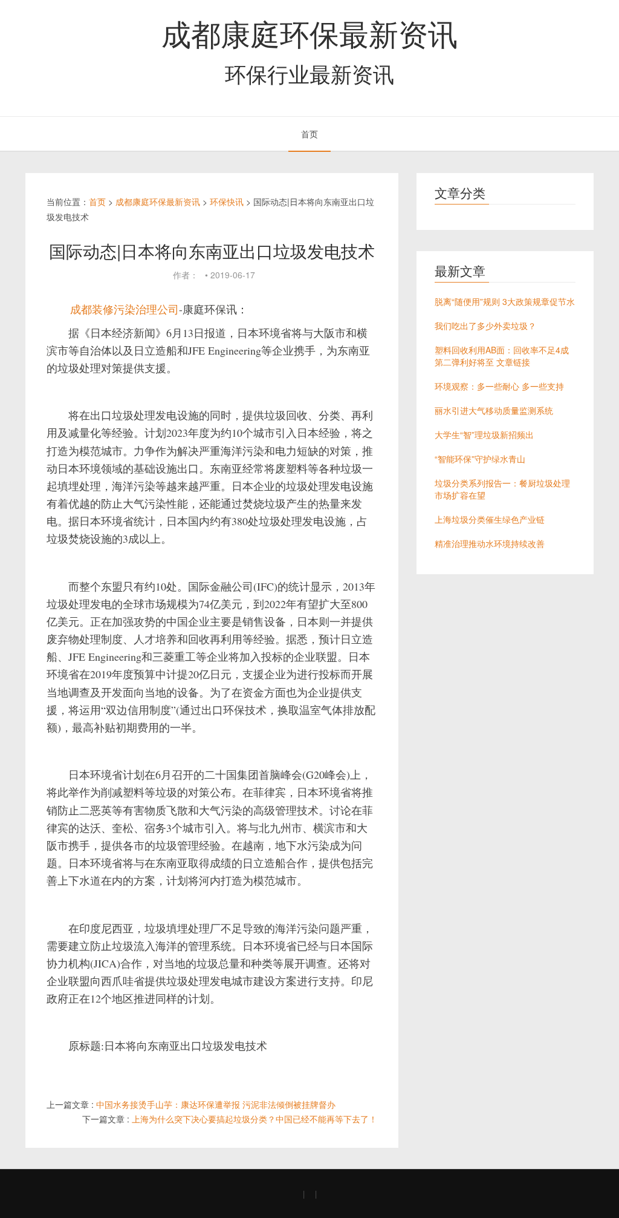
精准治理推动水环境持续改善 (490, 543)
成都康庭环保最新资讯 (309, 32)
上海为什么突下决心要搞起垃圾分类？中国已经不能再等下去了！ (254, 1119)
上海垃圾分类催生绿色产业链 (490, 519)
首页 (309, 134)
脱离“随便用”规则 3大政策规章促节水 (505, 301)
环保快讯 (227, 201)
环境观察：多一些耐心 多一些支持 (499, 386)
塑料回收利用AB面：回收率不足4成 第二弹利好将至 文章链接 (502, 356)
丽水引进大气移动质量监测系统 (494, 410)
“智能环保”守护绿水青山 (480, 459)
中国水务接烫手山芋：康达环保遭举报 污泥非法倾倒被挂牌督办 (215, 1104)
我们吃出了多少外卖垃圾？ (485, 325)
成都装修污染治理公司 (124, 309)
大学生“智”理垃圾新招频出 (484, 434)
